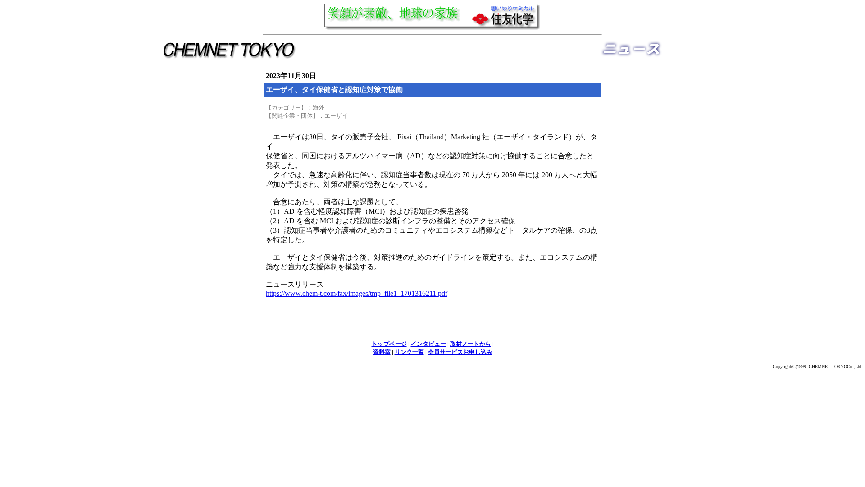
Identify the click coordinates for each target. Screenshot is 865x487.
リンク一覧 (409, 352)
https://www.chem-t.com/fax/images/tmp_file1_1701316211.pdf (356, 293)
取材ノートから (470, 343)
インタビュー (428, 343)
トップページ (389, 343)
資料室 (382, 352)
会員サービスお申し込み (460, 352)
